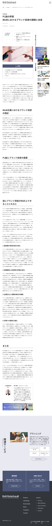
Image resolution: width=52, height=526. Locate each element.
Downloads (26, 504)
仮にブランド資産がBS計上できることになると (16, 73)
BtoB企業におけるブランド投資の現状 (14, 70)
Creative (40, 510)
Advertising (40, 508)
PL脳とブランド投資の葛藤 (11, 72)
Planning (40, 500)
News (25, 507)
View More (38, 459)
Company (26, 510)
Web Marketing (41, 503)
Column (8, 7)
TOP (3, 7)
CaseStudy (26, 501)
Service (38, 497)
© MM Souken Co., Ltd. (7, 520)
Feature (25, 497)
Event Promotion (42, 505)
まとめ (7, 75)
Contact (25, 513)
